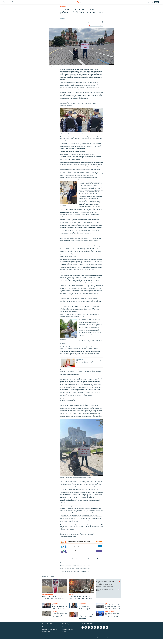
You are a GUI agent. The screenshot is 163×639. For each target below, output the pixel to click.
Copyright (64, 634)
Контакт (44, 634)
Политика (81, 613)
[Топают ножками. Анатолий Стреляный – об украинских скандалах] (46, 605)
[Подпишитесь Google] (83, 627)
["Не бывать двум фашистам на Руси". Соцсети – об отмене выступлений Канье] (73, 605)
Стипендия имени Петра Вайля (49, 629)
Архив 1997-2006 (46, 631)
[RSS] (101, 627)
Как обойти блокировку (67, 629)
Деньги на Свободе (109, 611)
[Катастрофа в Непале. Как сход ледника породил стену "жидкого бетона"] (46, 613)
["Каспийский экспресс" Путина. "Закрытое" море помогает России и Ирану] (100, 605)
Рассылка (64, 631)
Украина (71, 594)
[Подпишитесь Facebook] (85, 627)
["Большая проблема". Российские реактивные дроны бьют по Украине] (81, 586)
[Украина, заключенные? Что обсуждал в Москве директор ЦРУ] (73, 614)
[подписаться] (107, 627)
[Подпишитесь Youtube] (92, 627)
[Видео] (148, 2)
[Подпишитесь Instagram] (98, 627)
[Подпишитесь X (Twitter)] (89, 627)
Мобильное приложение (47, 626)
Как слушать (64, 626)
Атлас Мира (54, 611)
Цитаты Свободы (82, 603)
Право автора (55, 603)
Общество (63, 6)
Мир (106, 603)
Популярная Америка (48, 594)
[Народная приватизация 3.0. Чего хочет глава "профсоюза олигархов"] (100, 613)
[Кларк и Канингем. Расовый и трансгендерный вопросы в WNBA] (54, 586)
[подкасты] (152, 2)
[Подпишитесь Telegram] (95, 627)
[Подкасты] (104, 627)
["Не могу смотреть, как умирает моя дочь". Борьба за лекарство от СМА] (68, 363)
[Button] (89, 22)
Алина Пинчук (63, 16)
